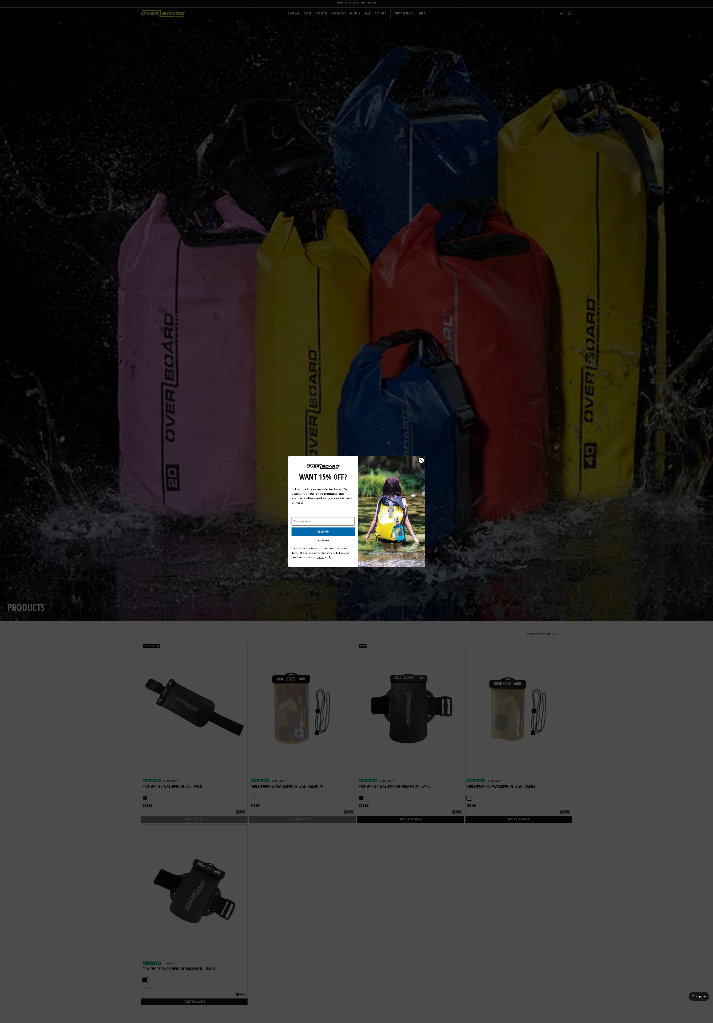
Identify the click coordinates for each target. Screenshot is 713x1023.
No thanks (323, 540)
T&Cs (320, 557)
